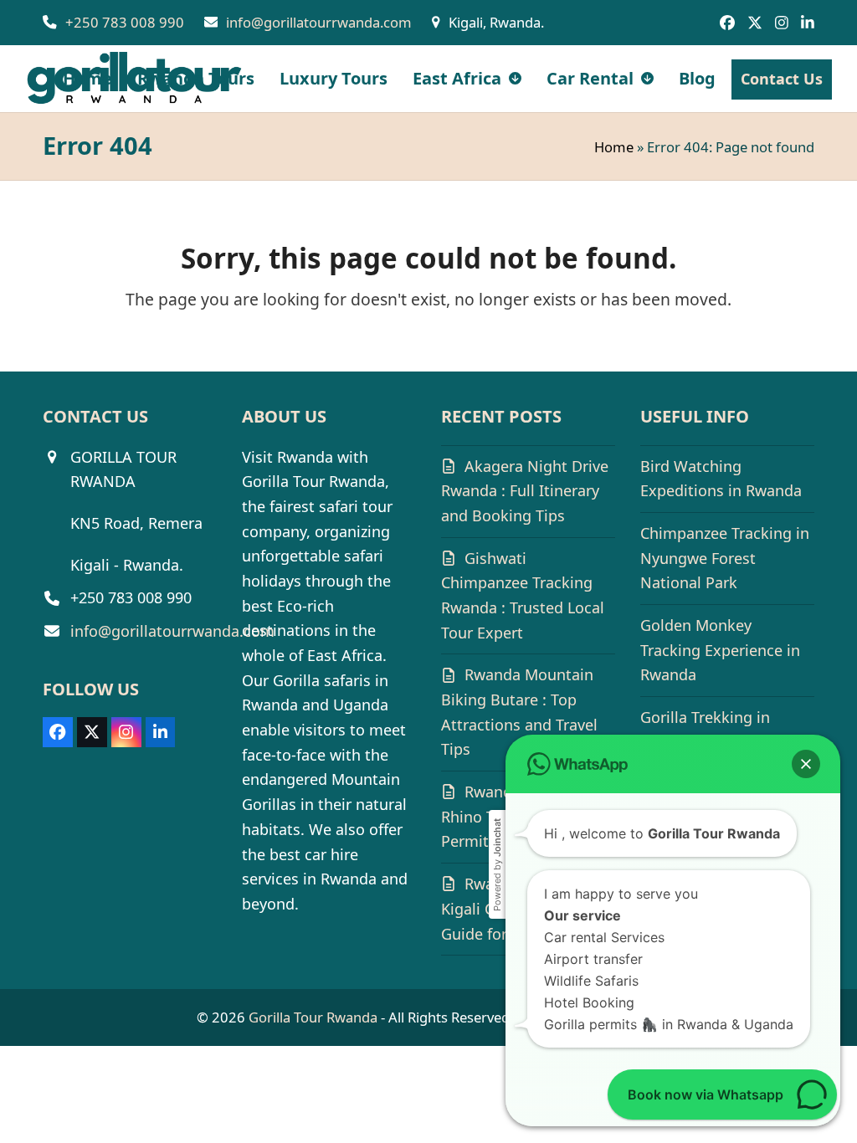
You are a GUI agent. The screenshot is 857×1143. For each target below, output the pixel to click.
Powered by (497, 864)
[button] (806, 764)
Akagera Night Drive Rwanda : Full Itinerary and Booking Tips (524, 490)
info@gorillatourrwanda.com (319, 22)
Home (614, 146)
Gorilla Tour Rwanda (313, 1017)
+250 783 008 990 (124, 22)
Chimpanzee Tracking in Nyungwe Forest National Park (724, 557)
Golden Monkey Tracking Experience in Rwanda (720, 649)
